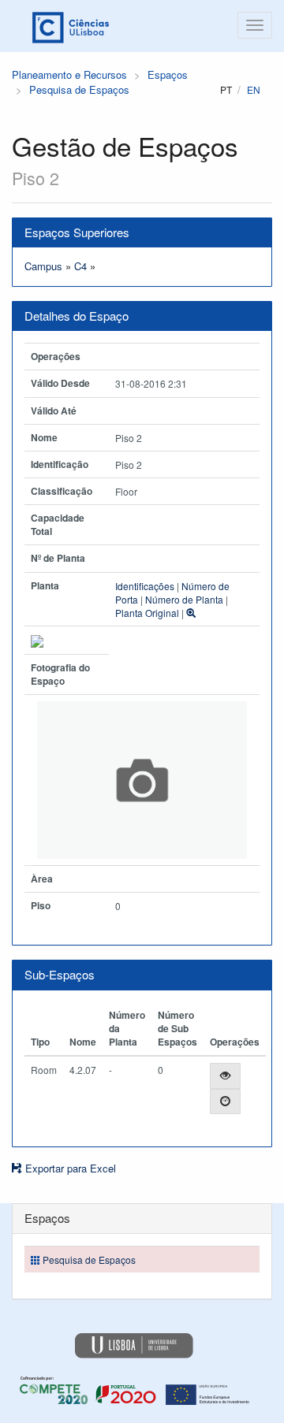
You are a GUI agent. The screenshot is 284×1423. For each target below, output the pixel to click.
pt (226, 89)
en (253, 89)
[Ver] (225, 1076)
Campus (43, 265)
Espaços (168, 74)
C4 (80, 265)
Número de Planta (184, 599)
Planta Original (147, 612)
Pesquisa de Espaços (79, 89)
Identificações (144, 586)
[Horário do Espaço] (225, 1102)
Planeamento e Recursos (69, 74)
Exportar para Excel (69, 1168)
